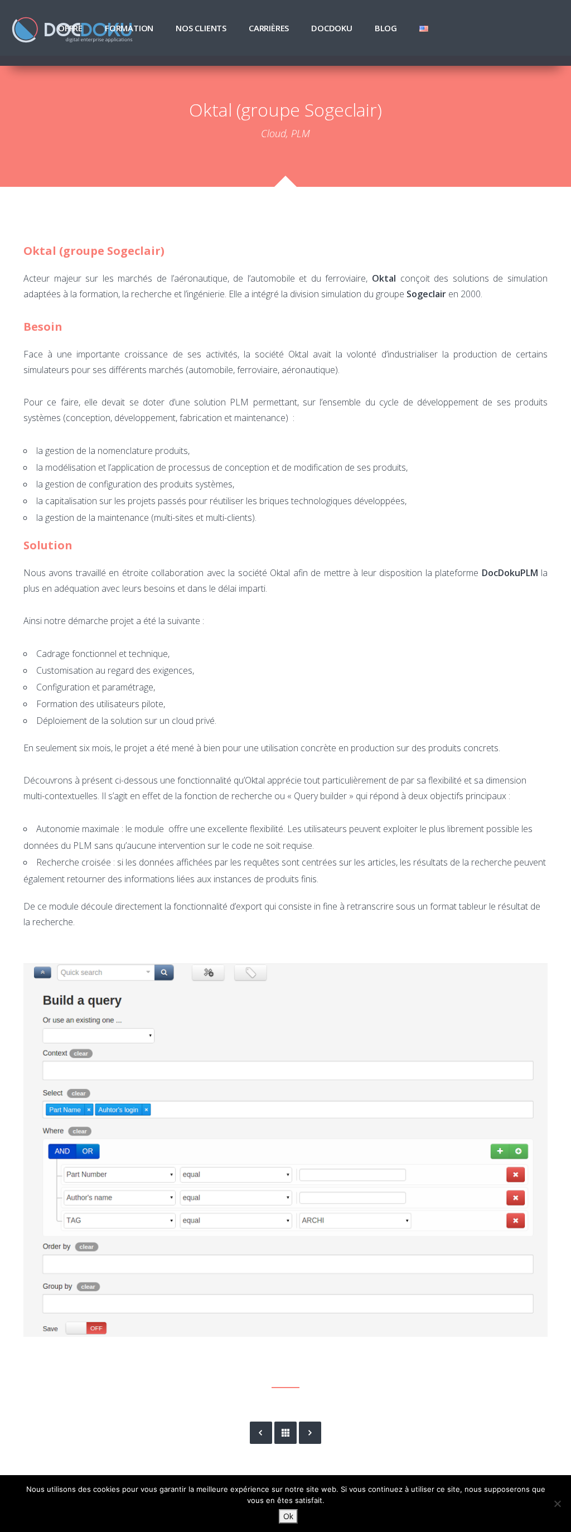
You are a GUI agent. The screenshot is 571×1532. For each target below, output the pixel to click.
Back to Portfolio (285, 1433)
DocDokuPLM (510, 573)
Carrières (269, 27)
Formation (129, 27)
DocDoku (331, 27)
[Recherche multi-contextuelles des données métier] (285, 1150)
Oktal (384, 278)
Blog (386, 27)
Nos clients (201, 27)
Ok (288, 1516)
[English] (423, 28)
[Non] (557, 1503)
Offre (70, 27)
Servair (261, 1433)
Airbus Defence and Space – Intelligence (310, 1433)
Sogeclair (426, 294)
